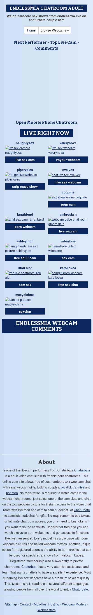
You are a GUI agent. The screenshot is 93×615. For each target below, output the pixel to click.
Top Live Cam (63, 42)
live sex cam (25, 159)
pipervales (25, 169)
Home (31, 30)
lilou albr (25, 268)
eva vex (68, 169)
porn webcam (25, 226)
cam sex (25, 284)
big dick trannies (72, 487)
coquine (68, 192)
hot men (12, 493)
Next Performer (30, 42)
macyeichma (25, 294)
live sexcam (68, 231)
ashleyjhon (25, 241)
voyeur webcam (68, 159)
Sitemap (11, 604)
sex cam (68, 258)
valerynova (68, 143)
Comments (46, 48)
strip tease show (25, 186)
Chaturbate (82, 470)
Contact (25, 604)
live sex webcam (68, 182)
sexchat (25, 311)
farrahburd (25, 214)
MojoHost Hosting (46, 604)
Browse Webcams (53, 30)
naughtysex (25, 143)
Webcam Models (74, 604)
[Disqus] (46, 392)
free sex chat (68, 284)
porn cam (68, 204)
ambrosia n (68, 214)
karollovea (68, 268)
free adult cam (25, 258)
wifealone (68, 241)
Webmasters (46, 610)
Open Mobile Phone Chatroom (46, 122)
